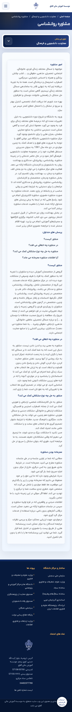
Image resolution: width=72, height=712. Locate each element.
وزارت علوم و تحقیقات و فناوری (22, 577)
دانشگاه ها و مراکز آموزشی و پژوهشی (20, 586)
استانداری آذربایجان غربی (54, 600)
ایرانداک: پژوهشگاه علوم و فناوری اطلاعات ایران (53, 607)
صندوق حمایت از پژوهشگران (20, 594)
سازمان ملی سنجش (56, 575)
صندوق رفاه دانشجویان (22, 601)
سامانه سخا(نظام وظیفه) (54, 594)
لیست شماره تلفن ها (23, 690)
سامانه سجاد (59, 588)
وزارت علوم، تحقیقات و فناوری (52, 582)
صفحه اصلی (65, 16)
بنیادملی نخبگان (26, 608)
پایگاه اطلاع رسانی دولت (22, 615)
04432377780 (26, 683)
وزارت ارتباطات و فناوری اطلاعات (23, 623)
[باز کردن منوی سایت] (5, 6)
